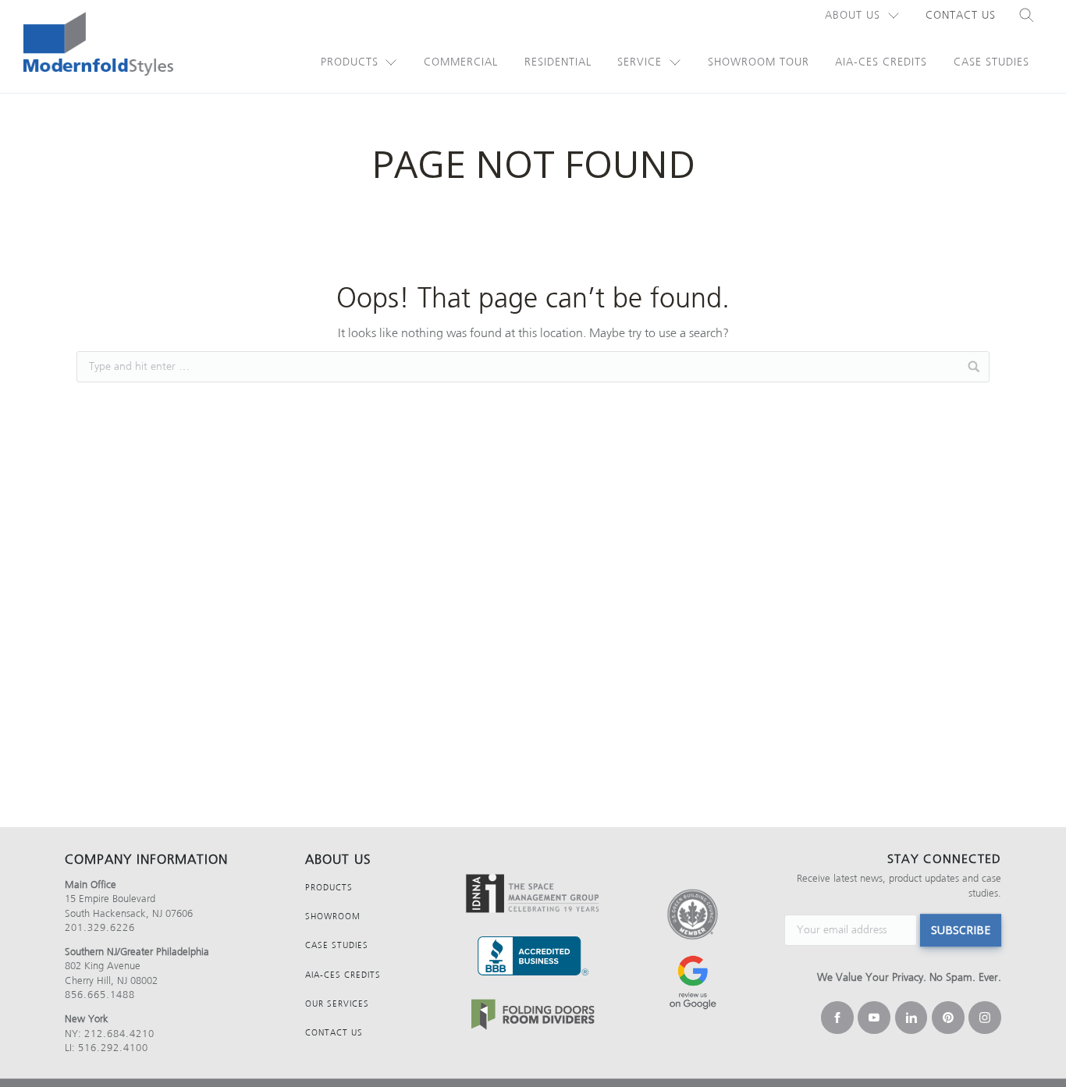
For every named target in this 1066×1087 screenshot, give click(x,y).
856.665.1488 (100, 994)
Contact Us (961, 15)
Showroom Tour (758, 62)
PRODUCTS (329, 888)
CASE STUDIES (336, 945)
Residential (558, 62)
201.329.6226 (100, 927)
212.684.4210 (119, 1033)
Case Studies (991, 62)
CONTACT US (334, 1033)
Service (639, 62)
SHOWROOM (333, 916)
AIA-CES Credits (881, 62)
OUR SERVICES (337, 1004)
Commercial (461, 62)
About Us (852, 15)
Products (349, 62)
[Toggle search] (1027, 15)
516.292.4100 (113, 1047)
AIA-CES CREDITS (343, 975)
